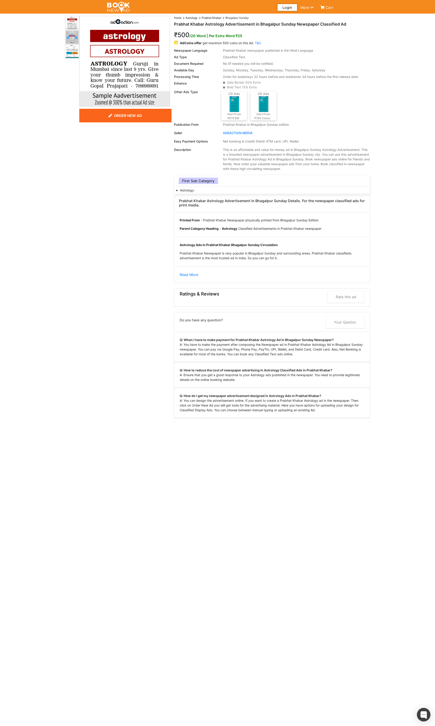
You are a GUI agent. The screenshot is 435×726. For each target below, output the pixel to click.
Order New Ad (128, 115)
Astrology (192, 17)
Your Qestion (345, 322)
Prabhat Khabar (211, 17)
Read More (189, 274)
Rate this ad (346, 297)
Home (177, 17)
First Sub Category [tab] (198, 181)
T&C (258, 43)
